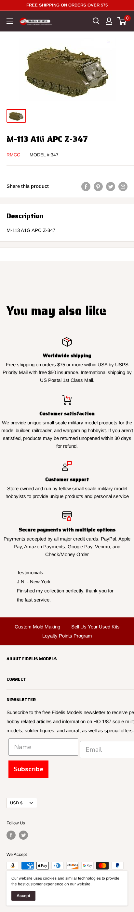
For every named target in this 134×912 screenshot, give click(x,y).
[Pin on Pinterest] (98, 186)
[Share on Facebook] (85, 186)
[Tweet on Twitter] (110, 186)
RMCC (13, 154)
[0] (122, 21)
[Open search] (96, 21)
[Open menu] (10, 21)
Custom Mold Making (37, 626)
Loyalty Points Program (67, 635)
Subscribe (28, 769)
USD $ (16, 802)
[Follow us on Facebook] (11, 835)
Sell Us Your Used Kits (95, 626)
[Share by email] (122, 186)
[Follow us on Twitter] (23, 835)
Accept (23, 895)
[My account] (109, 21)
